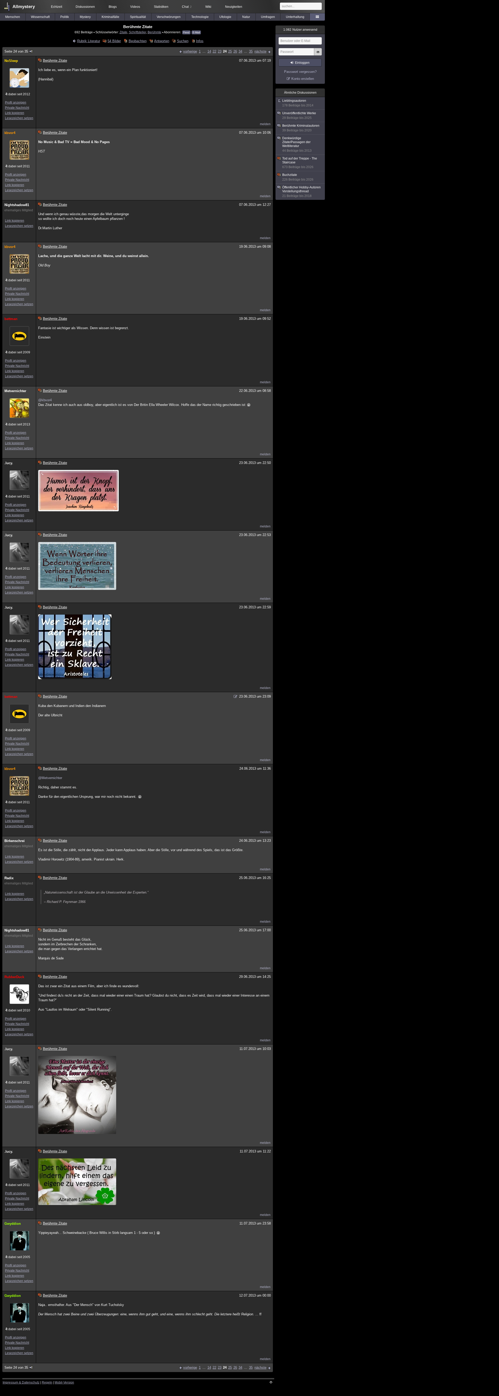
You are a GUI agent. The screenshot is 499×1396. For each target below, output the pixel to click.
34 (240, 51)
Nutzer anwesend (300, 29)
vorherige (190, 51)
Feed (186, 32)
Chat (187, 7)
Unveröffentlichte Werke (299, 115)
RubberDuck (14, 977)
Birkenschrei (14, 841)
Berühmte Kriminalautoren (300, 128)
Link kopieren (14, 113)
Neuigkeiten (233, 7)
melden (265, 124)
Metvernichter (15, 391)
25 (230, 51)
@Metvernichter (50, 778)
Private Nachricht (17, 108)
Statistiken (161, 7)
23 (219, 51)
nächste (260, 51)
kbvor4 (9, 133)
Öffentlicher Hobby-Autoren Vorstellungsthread (301, 192)
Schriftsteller (137, 32)
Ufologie (225, 17)
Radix (9, 878)
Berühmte (154, 32)
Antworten (161, 41)
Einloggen (302, 63)
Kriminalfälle (110, 17)
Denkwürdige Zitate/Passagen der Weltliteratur (297, 144)
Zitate (123, 32)
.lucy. (8, 463)
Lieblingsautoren (297, 103)
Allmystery (23, 6)
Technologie (200, 17)
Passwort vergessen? (300, 72)
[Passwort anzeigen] (318, 54)
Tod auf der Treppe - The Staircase (299, 163)
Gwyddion (12, 1224)
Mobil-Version (64, 1382)
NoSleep (11, 61)
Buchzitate (297, 177)
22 (214, 51)
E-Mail (196, 32)
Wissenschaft (40, 17)
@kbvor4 (45, 400)
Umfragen (268, 17)
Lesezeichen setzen (19, 118)
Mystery (85, 17)
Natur (246, 17)
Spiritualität (138, 17)
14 (209, 51)
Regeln (47, 1382)
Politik (64, 17)
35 (251, 51)
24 (225, 51)
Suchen (182, 41)
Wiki (208, 7)
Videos (135, 7)
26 (235, 51)
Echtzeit (56, 7)
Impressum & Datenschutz (21, 1382)
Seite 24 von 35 (16, 51)
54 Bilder (114, 41)
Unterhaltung (295, 17)
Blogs (113, 7)
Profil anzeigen (15, 102)
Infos (199, 41)
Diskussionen (85, 7)
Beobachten (137, 41)
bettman (10, 319)
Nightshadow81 (16, 205)
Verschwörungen (169, 17)
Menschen (12, 17)
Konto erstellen (302, 79)
